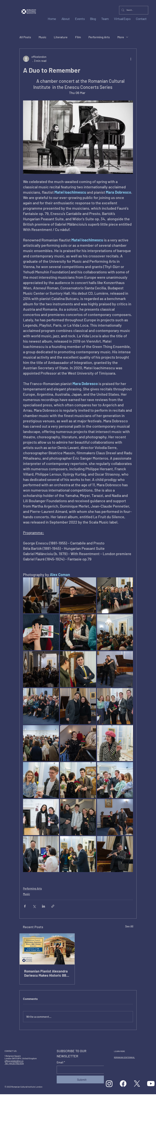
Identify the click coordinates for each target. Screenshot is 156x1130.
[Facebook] (123, 1083)
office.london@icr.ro (14, 1061)
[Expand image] (41, 595)
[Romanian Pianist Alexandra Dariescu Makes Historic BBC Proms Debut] (47, 948)
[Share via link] (53, 906)
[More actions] (130, 58)
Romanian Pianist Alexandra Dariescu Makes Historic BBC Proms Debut (46, 973)
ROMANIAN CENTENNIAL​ (124, 1057)
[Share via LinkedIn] (43, 906)
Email (61, 1062)
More (120, 37)
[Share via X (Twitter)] (34, 906)
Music (42, 37)
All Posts (25, 37)
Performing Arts (99, 37)
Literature (61, 37)
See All (129, 926)
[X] (137, 1083)
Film (78, 37)
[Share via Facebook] (25, 906)
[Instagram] (109, 1083)
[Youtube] (150, 1083)
